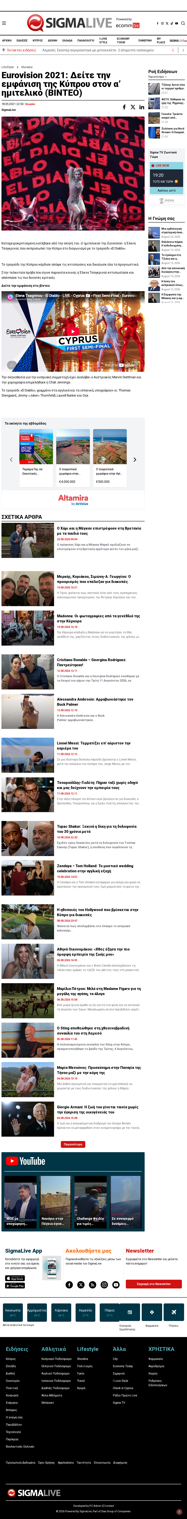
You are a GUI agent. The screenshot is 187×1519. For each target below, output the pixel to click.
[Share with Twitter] (133, 107)
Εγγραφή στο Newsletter (154, 1284)
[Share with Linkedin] (142, 107)
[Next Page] (135, 460)
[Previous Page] (11, 460)
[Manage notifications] (179, 1512)
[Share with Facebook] (124, 107)
